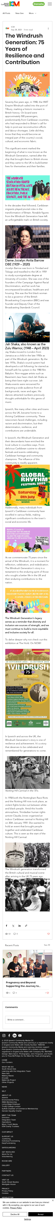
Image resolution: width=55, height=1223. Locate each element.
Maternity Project (9, 1080)
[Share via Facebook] (6, 925)
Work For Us (7, 1154)
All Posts (6, 13)
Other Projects (8, 1082)
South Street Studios (10, 1182)
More (31, 13)
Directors (5, 1117)
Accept (41, 1214)
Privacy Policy (7, 1191)
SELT (4, 1091)
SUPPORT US (7, 1136)
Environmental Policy (10, 1100)
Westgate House (9, 1184)
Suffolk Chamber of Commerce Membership (20, 1109)
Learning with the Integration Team (16, 1071)
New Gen (19, 13)
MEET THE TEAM (9, 1115)
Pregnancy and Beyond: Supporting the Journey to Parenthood (22, 984)
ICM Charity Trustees (10, 1126)
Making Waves (8, 1076)
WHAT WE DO (8, 1067)
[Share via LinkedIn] (19, 925)
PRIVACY (5, 1189)
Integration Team (9, 1120)
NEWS (4, 1087)
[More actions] (48, 28)
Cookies (5, 1193)
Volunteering (7, 1156)
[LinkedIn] (15, 1035)
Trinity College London (11, 1106)
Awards (5, 1097)
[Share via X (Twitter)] (13, 925)
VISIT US (5, 1180)
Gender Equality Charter (12, 1111)
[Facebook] (9, 1035)
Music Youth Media (10, 1124)
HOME (4, 1060)
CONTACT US (7, 1175)
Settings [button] (27, 1219)
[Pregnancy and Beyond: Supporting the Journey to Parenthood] (27, 963)
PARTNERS (6, 1171)
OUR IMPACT (7, 1132)
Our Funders (7, 1062)
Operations (6, 1122)
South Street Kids (9, 1069)
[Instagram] (4, 1035)
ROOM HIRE (7, 1161)
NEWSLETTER (7, 1197)
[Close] (51, 1202)
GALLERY (6, 1165)
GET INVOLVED (8, 1152)
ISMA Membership (9, 1102)
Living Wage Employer (11, 1104)
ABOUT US (6, 1095)
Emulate (5, 1078)
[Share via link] (26, 925)
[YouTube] (20, 1035)
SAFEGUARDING (9, 1147)
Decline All (15, 1214)
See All (47, 945)
